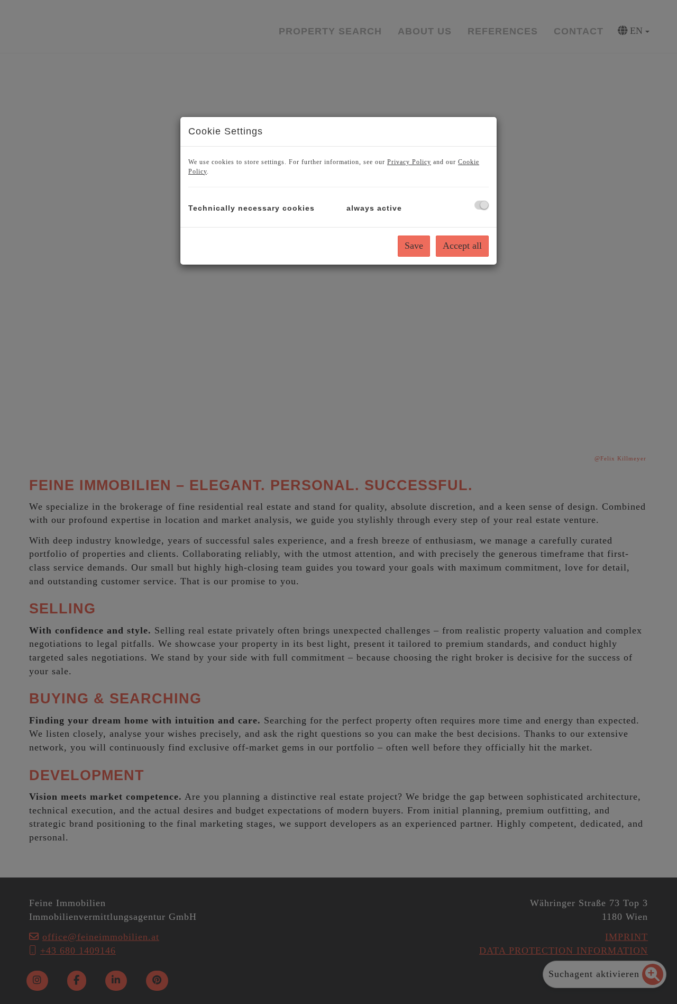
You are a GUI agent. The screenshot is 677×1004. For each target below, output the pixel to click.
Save (414, 245)
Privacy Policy (409, 162)
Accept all (462, 245)
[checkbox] (481, 205)
